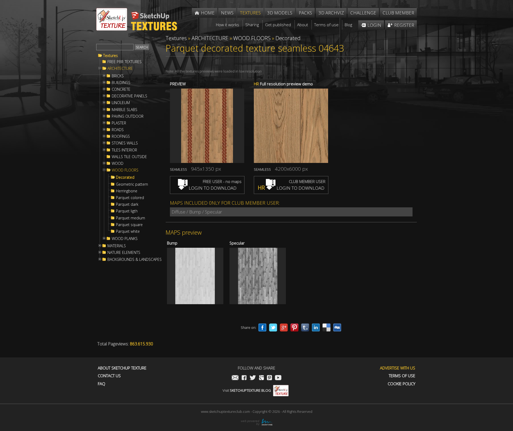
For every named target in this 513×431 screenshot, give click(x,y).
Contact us (109, 375)
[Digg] (337, 327)
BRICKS (118, 76)
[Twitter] (273, 327)
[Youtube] (278, 378)
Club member (398, 13)
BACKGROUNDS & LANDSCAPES (134, 259)
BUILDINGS (121, 82)
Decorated (125, 177)
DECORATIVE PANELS (129, 96)
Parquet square (129, 224)
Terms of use (402, 375)
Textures (110, 55)
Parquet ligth (127, 211)
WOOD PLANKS (125, 238)
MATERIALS (116, 245)
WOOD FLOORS (125, 170)
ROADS (118, 129)
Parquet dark (127, 204)
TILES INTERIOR (124, 150)
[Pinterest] (294, 327)
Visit (247, 390)
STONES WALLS (125, 143)
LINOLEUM (121, 102)
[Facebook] (262, 327)
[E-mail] (235, 378)
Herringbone (126, 191)
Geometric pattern (132, 184)
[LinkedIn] (316, 327)
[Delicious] (326, 327)
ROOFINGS (121, 136)
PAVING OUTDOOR (127, 116)
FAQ (101, 383)
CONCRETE (121, 89)
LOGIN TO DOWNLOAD (212, 188)
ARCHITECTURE (120, 68)
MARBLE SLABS (124, 109)
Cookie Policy (401, 383)
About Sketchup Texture (122, 368)
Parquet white (128, 231)
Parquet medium (130, 218)
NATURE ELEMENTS (123, 252)
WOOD (117, 163)
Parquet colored (130, 197)
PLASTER (119, 123)
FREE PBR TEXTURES (124, 61)
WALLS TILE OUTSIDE (129, 156)
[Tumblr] (305, 327)
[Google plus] (284, 327)
